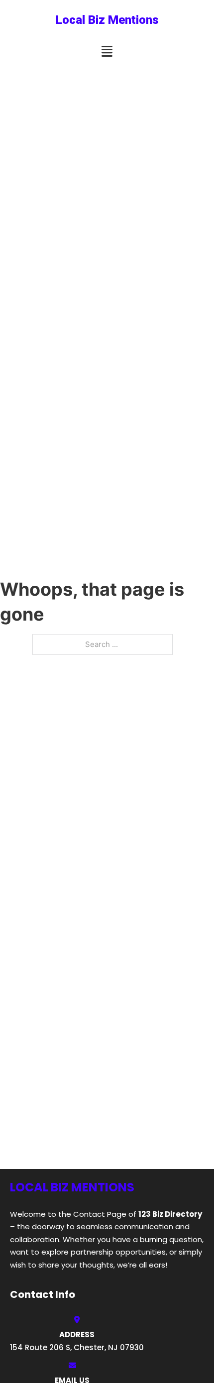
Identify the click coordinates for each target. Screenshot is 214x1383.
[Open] (107, 51)
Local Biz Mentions (107, 20)
